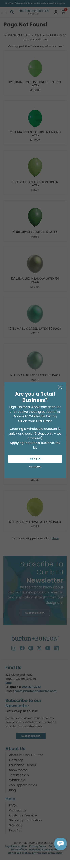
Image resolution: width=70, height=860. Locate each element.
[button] (60, 844)
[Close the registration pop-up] (60, 387)
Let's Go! (35, 459)
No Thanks (35, 466)
